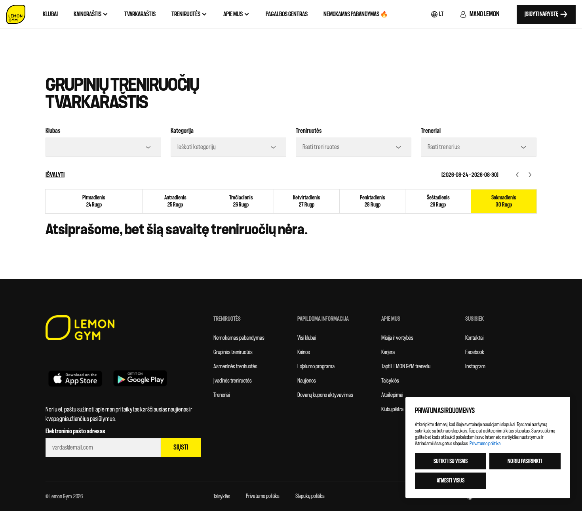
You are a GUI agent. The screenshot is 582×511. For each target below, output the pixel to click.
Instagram (475, 366)
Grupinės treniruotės (233, 352)
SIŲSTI (180, 447)
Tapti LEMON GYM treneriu (405, 366)
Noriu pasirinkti (525, 461)
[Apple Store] (75, 378)
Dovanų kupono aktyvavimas (325, 395)
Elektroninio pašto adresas (75, 431)
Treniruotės (309, 131)
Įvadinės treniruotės (232, 381)
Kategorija (182, 131)
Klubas (53, 131)
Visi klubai (306, 338)
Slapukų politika (310, 496)
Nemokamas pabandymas (238, 338)
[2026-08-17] (517, 175)
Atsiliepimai (392, 395)
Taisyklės (390, 381)
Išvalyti (55, 175)
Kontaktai (474, 338)
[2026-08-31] (530, 175)
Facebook (474, 352)
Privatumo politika (263, 496)
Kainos (303, 352)
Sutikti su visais (451, 461)
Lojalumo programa (316, 366)
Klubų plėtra (392, 409)
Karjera (388, 352)
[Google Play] (140, 378)
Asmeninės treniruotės (235, 366)
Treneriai (431, 131)
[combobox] (103, 147)
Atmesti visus (451, 481)
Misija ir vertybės (397, 338)
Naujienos (306, 381)
